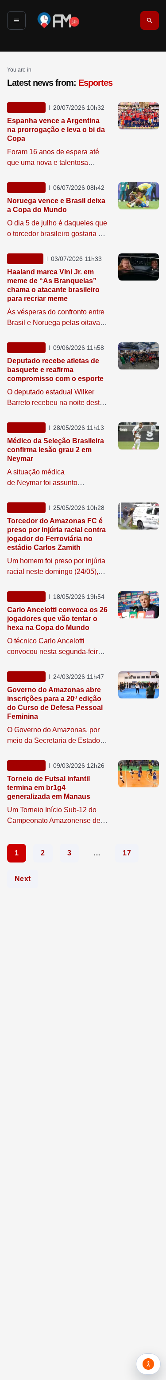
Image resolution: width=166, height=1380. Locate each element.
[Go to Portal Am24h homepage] (58, 20)
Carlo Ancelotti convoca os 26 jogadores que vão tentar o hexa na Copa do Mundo (57, 618)
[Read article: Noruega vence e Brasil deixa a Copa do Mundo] (138, 195)
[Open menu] (16, 20)
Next (23, 879)
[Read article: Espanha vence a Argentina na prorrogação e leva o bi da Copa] (138, 115)
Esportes (26, 107)
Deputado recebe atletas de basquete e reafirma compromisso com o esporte (55, 369)
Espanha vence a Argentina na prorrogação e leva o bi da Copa (56, 129)
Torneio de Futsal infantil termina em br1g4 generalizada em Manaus (48, 787)
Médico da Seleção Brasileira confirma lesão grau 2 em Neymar (55, 449)
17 (127, 853)
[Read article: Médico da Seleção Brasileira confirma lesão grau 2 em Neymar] (138, 435)
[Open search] (149, 20)
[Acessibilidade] (148, 1364)
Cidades (25, 258)
